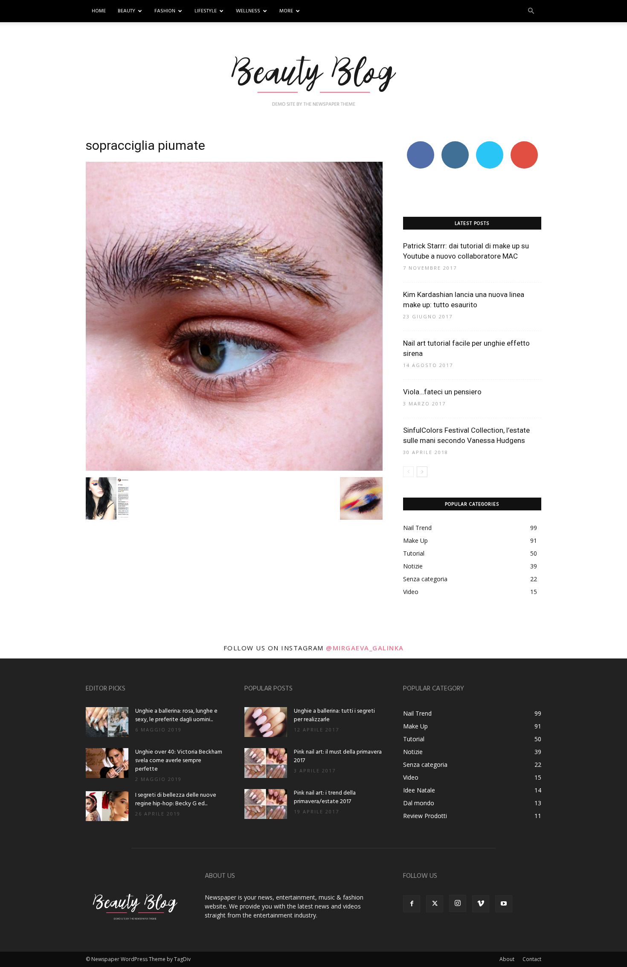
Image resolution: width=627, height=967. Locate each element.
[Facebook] (411, 903)
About (506, 959)
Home (99, 11)
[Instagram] (457, 903)
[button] (531, 11)
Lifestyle (205, 11)
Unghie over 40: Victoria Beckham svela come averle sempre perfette (178, 760)
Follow (455, 144)
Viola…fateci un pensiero (442, 391)
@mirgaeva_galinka (365, 648)
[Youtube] (503, 903)
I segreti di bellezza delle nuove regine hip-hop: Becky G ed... (175, 799)
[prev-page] (408, 471)
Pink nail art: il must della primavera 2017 (338, 756)
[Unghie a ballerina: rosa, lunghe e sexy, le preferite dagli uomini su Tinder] (107, 722)
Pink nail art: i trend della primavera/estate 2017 (325, 797)
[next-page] (422, 471)
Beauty (126, 11)
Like (420, 144)
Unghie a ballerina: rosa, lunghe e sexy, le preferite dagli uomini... (176, 715)
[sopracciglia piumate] (234, 468)
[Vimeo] (480, 903)
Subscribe (524, 144)
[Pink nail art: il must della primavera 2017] (265, 763)
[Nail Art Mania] (313, 79)
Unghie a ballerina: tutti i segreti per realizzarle (334, 715)
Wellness (248, 11)
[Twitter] (434, 903)
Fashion (164, 11)
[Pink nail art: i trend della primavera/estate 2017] (265, 804)
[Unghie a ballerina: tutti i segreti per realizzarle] (265, 722)
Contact (531, 959)
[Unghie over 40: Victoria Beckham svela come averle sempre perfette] (107, 763)
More (286, 11)
